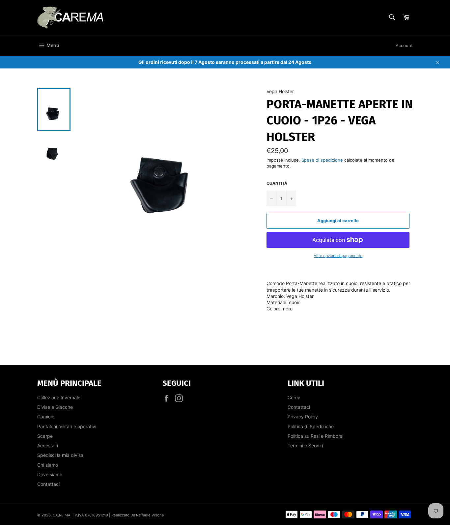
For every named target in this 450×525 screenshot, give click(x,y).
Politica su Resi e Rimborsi (315, 436)
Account (404, 45)
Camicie (45, 416)
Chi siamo (47, 465)
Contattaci (48, 484)
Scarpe (45, 436)
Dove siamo (49, 474)
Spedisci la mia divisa (60, 455)
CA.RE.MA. (62, 515)
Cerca (294, 397)
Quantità (277, 183)
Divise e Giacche (55, 407)
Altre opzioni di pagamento (338, 255)
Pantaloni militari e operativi (66, 426)
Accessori (47, 445)
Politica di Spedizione (311, 426)
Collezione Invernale (58, 397)
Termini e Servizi (305, 445)
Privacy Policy (303, 416)
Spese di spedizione (322, 160)
